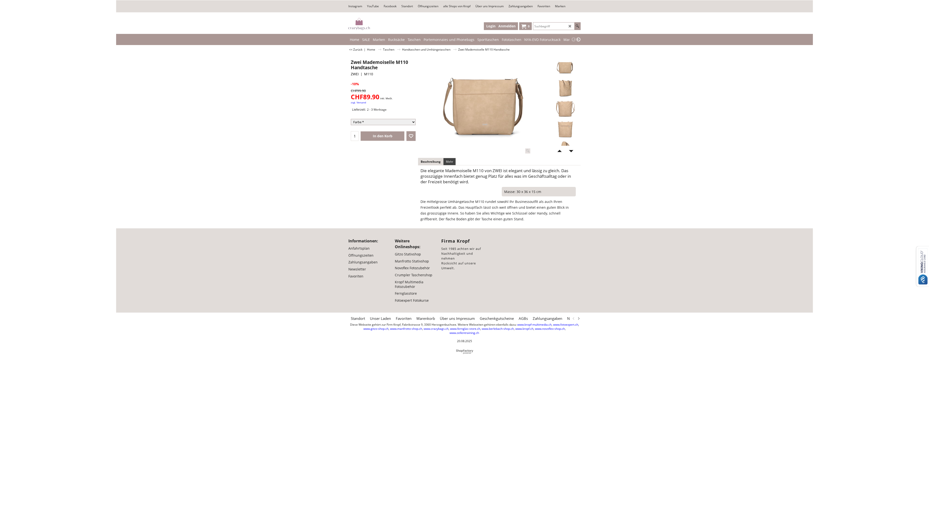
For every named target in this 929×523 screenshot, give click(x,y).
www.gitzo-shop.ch (376, 329)
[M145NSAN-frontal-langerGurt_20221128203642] (565, 108)
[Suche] (577, 26)
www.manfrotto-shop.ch (406, 329)
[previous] (573, 39)
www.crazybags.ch (436, 329)
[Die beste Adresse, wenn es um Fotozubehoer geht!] (359, 24)
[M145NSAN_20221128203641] (565, 88)
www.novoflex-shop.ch (550, 329)
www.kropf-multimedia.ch (534, 325)
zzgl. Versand (358, 102)
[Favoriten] (411, 136)
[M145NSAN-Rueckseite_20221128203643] (565, 129)
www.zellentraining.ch (464, 333)
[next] (578, 39)
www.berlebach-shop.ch (498, 329)
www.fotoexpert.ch (565, 325)
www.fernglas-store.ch (465, 329)
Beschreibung (431, 162)
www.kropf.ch (524, 329)
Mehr (449, 162)
